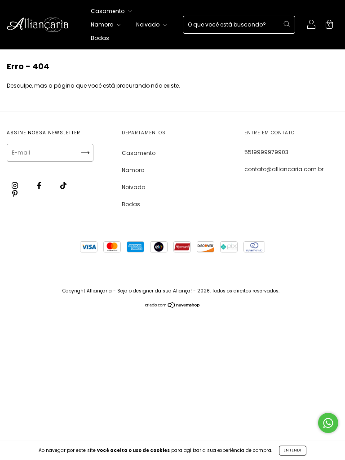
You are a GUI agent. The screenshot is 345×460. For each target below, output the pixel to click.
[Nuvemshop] (173, 306)
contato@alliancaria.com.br (283, 169)
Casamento (108, 11)
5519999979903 (266, 152)
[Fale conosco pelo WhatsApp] (328, 423)
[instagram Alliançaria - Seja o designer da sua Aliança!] (15, 185)
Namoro (103, 24)
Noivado (148, 24)
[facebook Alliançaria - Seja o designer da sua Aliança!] (40, 185)
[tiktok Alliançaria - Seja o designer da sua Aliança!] (63, 185)
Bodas (100, 38)
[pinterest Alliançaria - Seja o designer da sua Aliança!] (15, 193)
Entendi (292, 450)
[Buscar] (286, 23)
